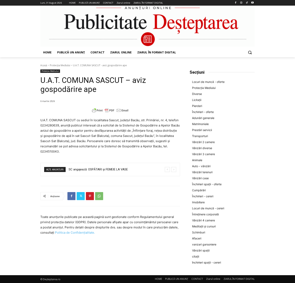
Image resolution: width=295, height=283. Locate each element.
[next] (173, 169)
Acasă (43, 65)
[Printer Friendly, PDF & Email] (110, 110)
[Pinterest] (90, 196)
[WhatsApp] (99, 196)
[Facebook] (235, 3)
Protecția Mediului (60, 65)
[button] (250, 52)
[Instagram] (241, 3)
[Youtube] (252, 3)
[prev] (167, 169)
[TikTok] (246, 3)
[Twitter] (81, 196)
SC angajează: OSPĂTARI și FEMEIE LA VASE (98, 169)
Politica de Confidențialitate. (75, 232)
